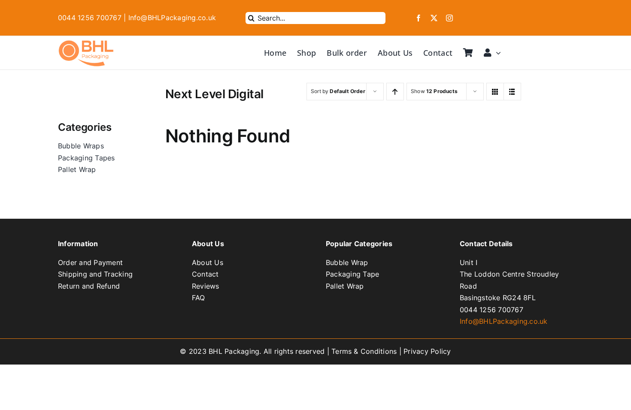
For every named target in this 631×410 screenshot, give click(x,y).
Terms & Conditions (364, 351)
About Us (207, 262)
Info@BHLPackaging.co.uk (504, 321)
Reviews (205, 286)
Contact (205, 274)
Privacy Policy (427, 351)
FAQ (198, 297)
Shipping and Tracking (95, 274)
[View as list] (512, 91)
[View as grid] (495, 91)
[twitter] (434, 18)
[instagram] (449, 18)
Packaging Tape (352, 274)
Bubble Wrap (347, 262)
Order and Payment (90, 262)
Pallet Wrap (345, 286)
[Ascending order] (395, 91)
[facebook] (418, 18)
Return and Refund (89, 286)
